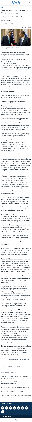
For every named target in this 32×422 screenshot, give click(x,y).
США (2, 7)
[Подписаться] (26, 408)
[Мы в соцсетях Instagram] (14, 408)
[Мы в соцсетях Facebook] (2, 408)
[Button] (26, 27)
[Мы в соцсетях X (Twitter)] (6, 408)
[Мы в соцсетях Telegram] (2, 411)
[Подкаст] (22, 408)
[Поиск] (16, 420)
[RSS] (18, 408)
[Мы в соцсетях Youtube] (10, 408)
